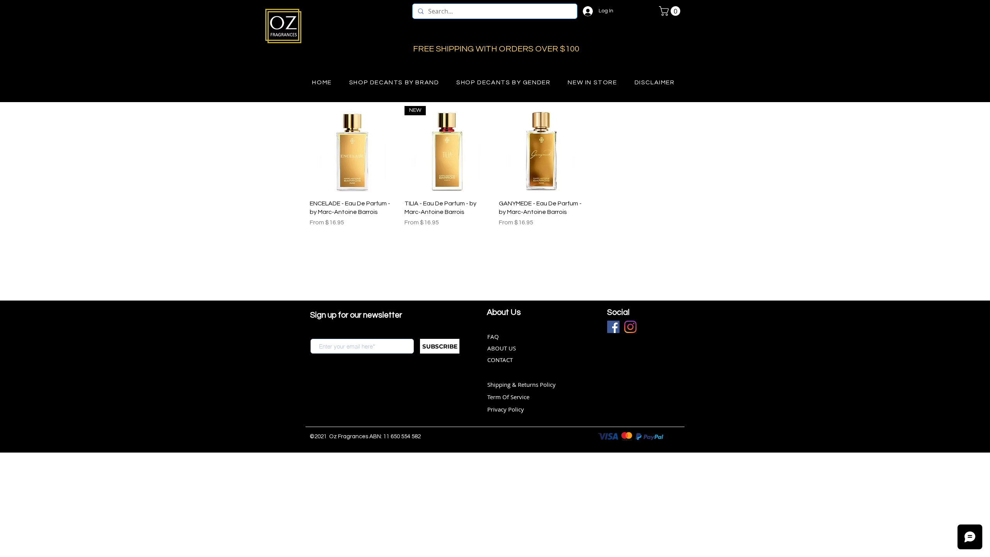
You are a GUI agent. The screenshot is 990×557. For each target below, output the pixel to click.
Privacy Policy (505, 409)
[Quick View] (353, 149)
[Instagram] (630, 327)
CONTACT (500, 360)
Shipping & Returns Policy (521, 384)
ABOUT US (501, 348)
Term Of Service (508, 397)
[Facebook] (613, 327)
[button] (671, 11)
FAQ (493, 336)
